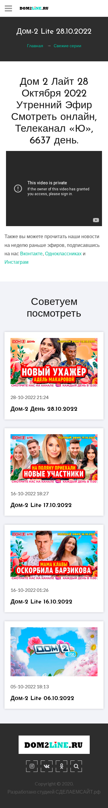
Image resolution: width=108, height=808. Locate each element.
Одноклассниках (63, 253)
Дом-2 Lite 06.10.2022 (42, 699)
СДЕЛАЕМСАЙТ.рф (78, 791)
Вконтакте (31, 253)
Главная (35, 45)
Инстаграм (16, 262)
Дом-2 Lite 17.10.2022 (41, 506)
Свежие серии (67, 45)
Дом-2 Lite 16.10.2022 (41, 602)
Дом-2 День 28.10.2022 (43, 409)
